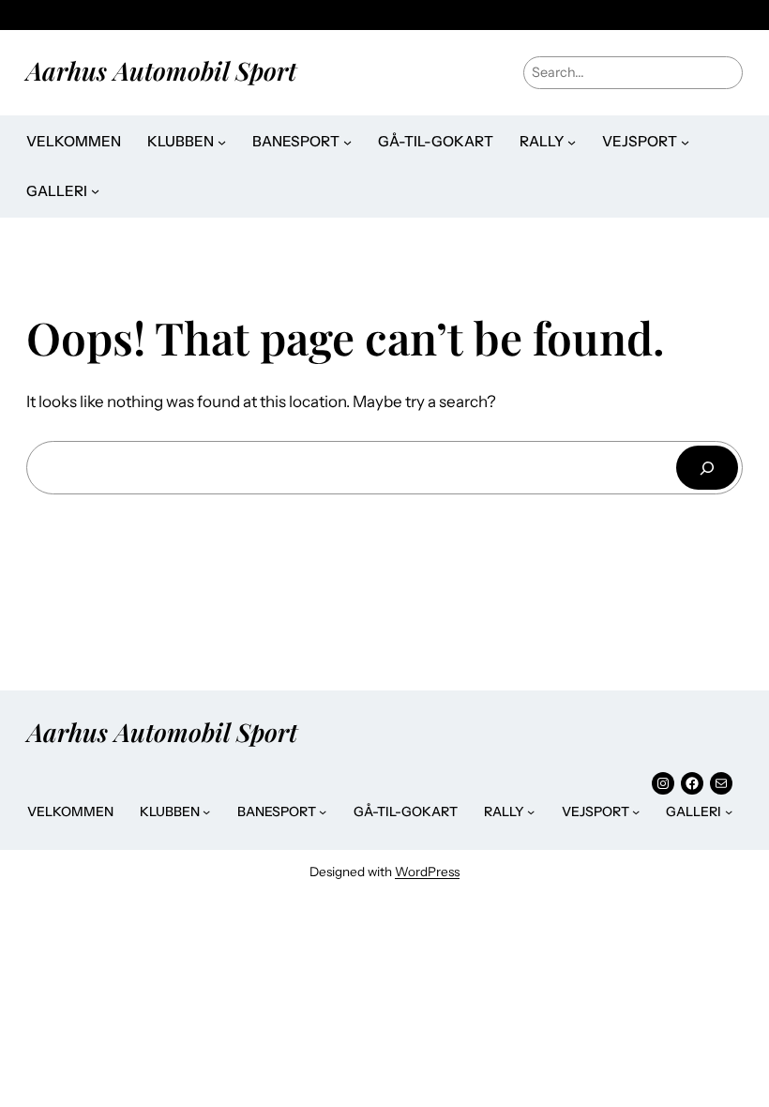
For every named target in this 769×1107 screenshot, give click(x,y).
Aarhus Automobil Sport (161, 70)
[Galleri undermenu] (95, 191)
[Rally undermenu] (571, 142)
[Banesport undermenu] (347, 142)
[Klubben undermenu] (222, 142)
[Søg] (707, 468)
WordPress (427, 871)
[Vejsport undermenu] (685, 142)
